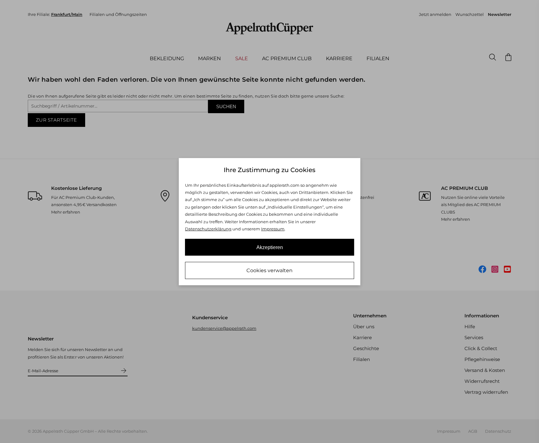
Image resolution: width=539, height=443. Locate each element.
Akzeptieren (269, 247)
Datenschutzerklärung (208, 228)
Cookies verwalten (269, 270)
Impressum (272, 228)
